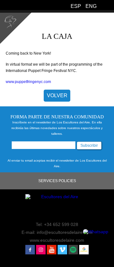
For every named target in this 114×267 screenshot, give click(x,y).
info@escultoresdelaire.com (64, 232)
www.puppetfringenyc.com (28, 82)
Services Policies (57, 181)
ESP (76, 6)
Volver (57, 95)
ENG (91, 6)
